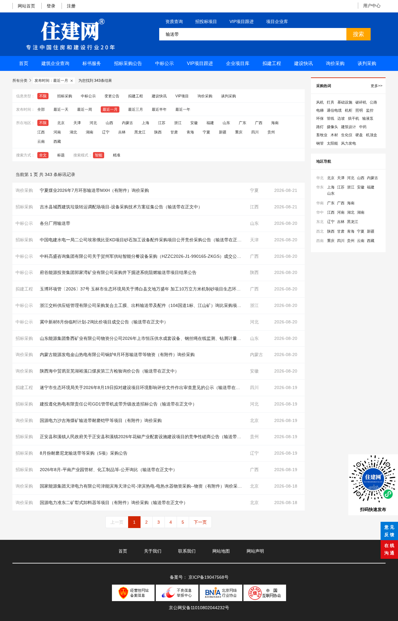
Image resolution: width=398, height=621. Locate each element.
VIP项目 (182, 96)
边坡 (341, 118)
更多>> (376, 86)
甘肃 (174, 132)
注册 (71, 5)
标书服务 (91, 63)
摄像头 (332, 127)
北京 (61, 123)
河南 (57, 132)
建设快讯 (303, 63)
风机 (320, 102)
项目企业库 (277, 21)
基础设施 (344, 102)
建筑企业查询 (55, 63)
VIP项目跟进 (241, 21)
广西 (258, 123)
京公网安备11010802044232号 (199, 607)
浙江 (178, 123)
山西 (109, 123)
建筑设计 (348, 127)
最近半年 (159, 109)
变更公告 (111, 96)
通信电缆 (334, 110)
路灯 (320, 127)
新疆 (222, 132)
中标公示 (164, 63)
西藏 (57, 141)
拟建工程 (271, 63)
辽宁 (105, 132)
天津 (77, 123)
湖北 (73, 132)
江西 (41, 132)
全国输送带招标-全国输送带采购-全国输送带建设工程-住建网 (70, 34)
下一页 (200, 522)
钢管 (320, 143)
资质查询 (174, 21)
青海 (190, 132)
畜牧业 (321, 135)
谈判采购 (367, 63)
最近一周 (84, 109)
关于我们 (152, 551)
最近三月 (135, 109)
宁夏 (206, 132)
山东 (226, 123)
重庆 (239, 132)
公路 (373, 102)
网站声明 (255, 551)
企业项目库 (237, 63)
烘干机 (353, 118)
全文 (43, 155)
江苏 (161, 123)
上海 (145, 123)
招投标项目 (206, 21)
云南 (41, 141)
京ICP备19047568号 (208, 577)
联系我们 (187, 551)
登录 (51, 5)
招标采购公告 (128, 63)
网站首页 (26, 5)
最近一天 (60, 109)
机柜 (348, 110)
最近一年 (182, 109)
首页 (23, 63)
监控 (369, 110)
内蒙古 (127, 123)
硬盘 (359, 135)
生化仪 (346, 135)
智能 (98, 155)
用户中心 (372, 5)
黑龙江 (140, 132)
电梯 (320, 110)
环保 (320, 118)
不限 (43, 96)
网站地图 (221, 551)
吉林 (122, 132)
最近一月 (110, 109)
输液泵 (367, 118)
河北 (93, 123)
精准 (116, 155)
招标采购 (64, 96)
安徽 (194, 123)
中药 (363, 127)
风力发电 (348, 143)
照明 (359, 110)
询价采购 (335, 63)
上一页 (116, 522)
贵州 (271, 132)
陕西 (158, 132)
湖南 (89, 132)
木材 (334, 135)
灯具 (330, 102)
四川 (255, 132)
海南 (275, 123)
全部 (41, 109)
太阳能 (332, 143)
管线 (330, 118)
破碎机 (361, 102)
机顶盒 (371, 135)
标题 (61, 155)
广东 (242, 123)
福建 (210, 123)
